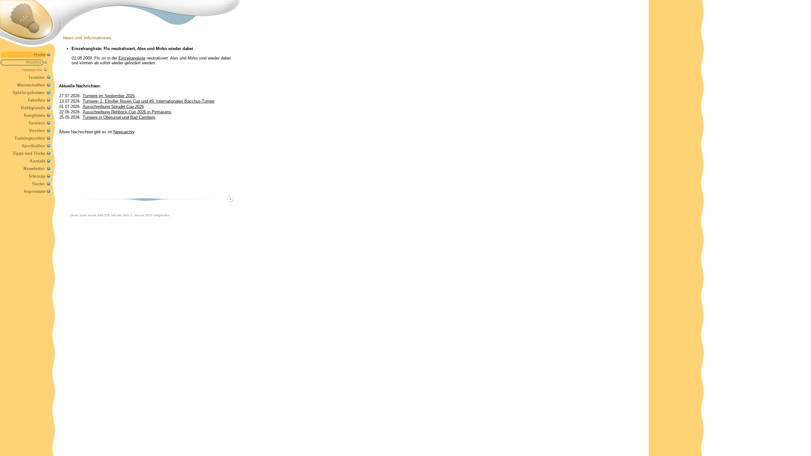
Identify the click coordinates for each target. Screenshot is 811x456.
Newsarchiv (123, 132)
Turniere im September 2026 (109, 95)
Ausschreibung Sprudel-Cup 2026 (113, 106)
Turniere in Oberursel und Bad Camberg (119, 117)
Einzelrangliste (131, 58)
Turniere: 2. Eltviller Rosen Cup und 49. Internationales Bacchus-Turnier (148, 101)
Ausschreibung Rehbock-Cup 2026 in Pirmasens (127, 112)
